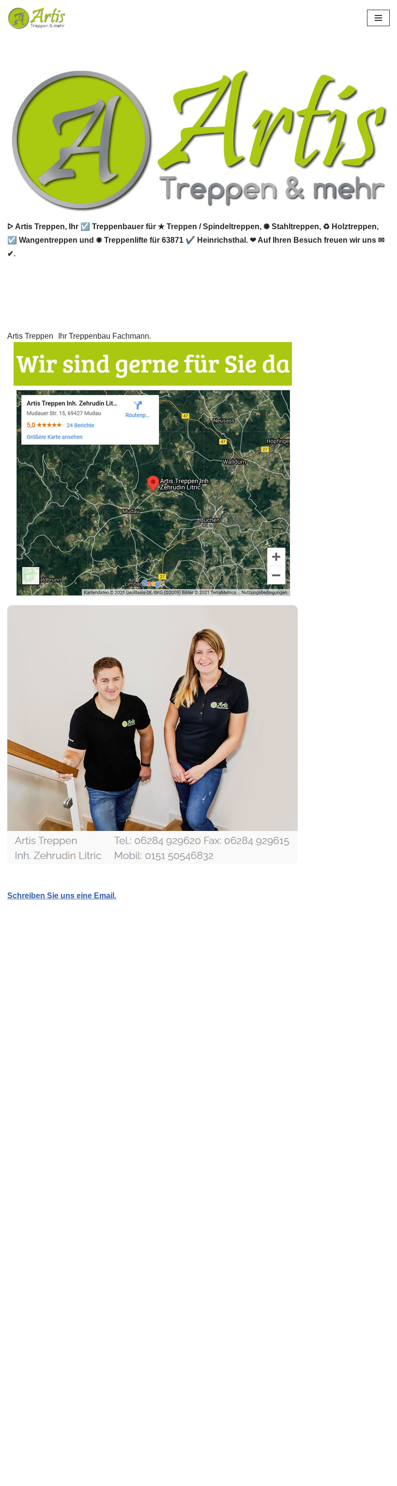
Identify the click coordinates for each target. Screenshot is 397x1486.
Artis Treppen (30, 336)
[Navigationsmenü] (378, 18)
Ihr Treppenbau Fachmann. (104, 336)
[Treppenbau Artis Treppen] (36, 18)
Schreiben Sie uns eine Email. (61, 896)
